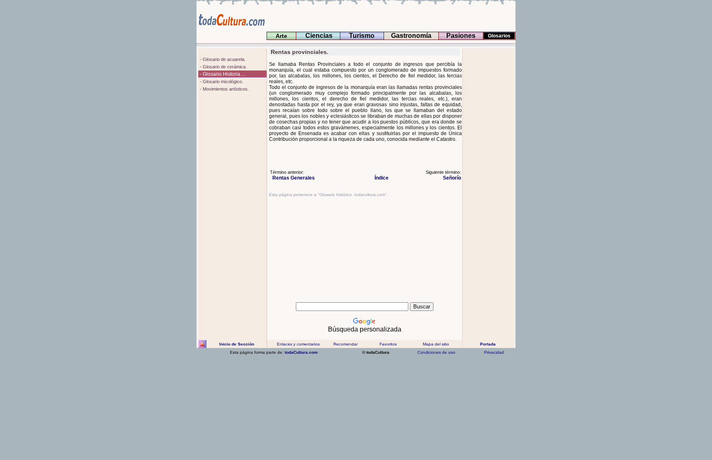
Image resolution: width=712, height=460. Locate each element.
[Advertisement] (489, 171)
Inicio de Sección (236, 344)
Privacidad (494, 352)
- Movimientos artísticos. (224, 88)
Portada (488, 344)
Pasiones (461, 35)
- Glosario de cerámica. (223, 66)
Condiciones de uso (436, 352)
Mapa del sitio (436, 344)
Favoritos (388, 344)
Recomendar (345, 344)
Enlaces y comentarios (297, 344)
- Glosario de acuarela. (222, 59)
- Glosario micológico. (221, 81)
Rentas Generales (293, 178)
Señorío (449, 178)
